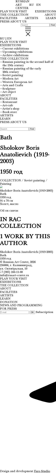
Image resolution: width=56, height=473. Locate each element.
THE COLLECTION (14, 15)
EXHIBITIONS (45, 11)
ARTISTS (31, 18)
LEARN (51, 18)
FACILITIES (8, 18)
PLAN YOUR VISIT (13, 11)
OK (32, 312)
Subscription (44, 312)
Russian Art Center (15, 262)
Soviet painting (35, 180)
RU (32, 5)
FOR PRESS (8, 309)
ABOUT (50, 15)
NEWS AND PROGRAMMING (21, 305)
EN (38, 5)
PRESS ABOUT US (13, 21)
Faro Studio (42, 471)
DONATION (8, 302)
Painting (5, 184)
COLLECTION (11, 180)
